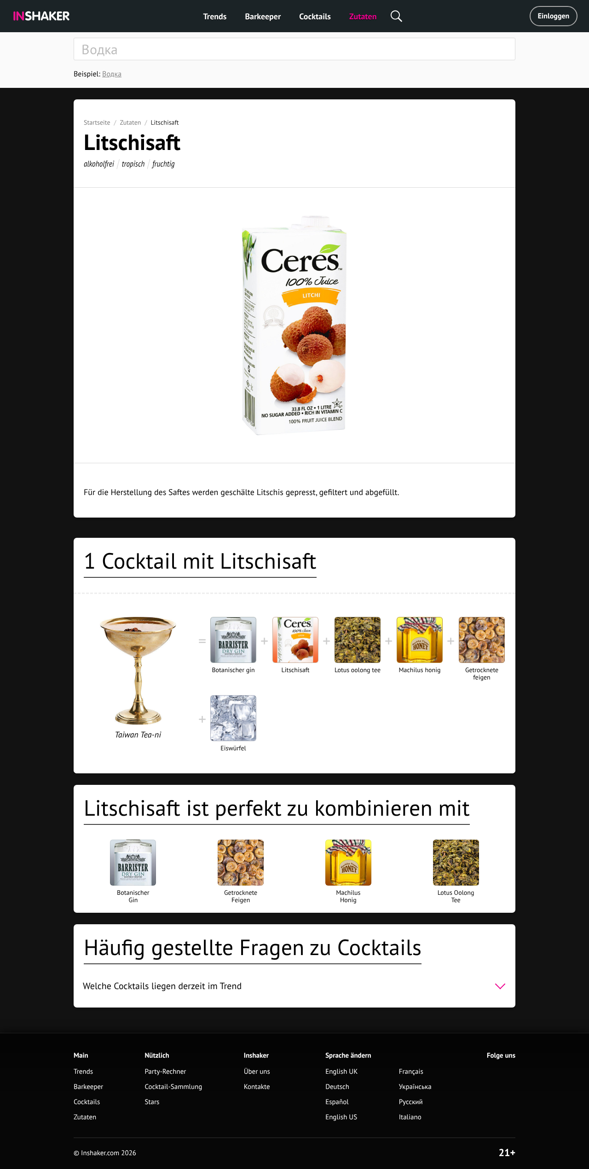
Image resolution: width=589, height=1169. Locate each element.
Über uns (257, 1071)
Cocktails (315, 16)
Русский (411, 1102)
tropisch (133, 163)
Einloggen (554, 16)
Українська (415, 1087)
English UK (341, 1071)
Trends (215, 16)
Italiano (410, 1117)
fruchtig (163, 163)
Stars (152, 1102)
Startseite (97, 122)
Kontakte (257, 1087)
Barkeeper (263, 16)
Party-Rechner (165, 1071)
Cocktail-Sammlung (173, 1087)
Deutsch (337, 1087)
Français (411, 1071)
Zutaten (363, 16)
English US (341, 1117)
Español (337, 1102)
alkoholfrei (99, 163)
